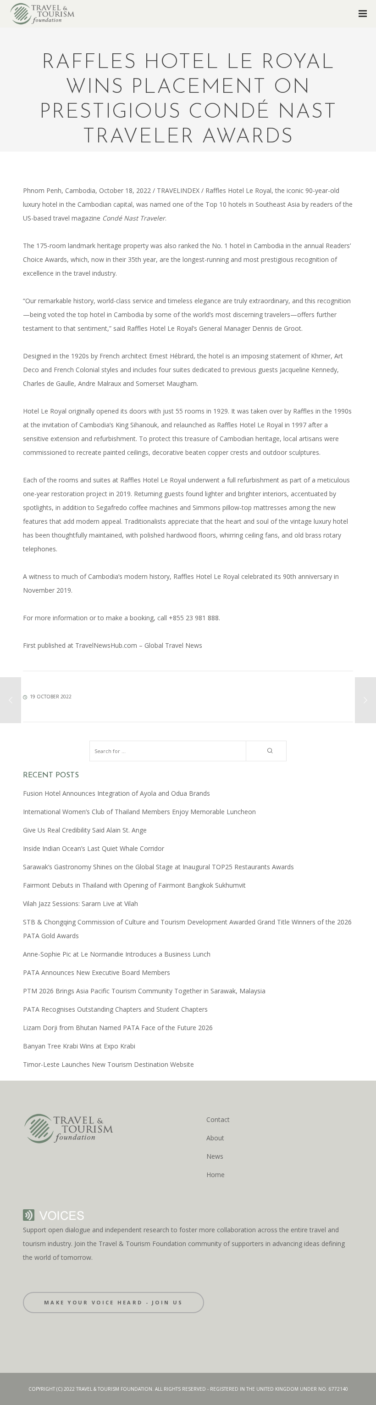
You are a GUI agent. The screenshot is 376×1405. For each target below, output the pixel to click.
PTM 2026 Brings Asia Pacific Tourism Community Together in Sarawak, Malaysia (144, 990)
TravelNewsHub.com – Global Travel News (137, 645)
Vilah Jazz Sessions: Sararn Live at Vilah (80, 903)
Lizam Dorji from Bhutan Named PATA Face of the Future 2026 (118, 1027)
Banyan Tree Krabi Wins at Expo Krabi (79, 1046)
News (214, 1156)
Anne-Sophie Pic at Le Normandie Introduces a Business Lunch (116, 954)
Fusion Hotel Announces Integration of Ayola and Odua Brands (116, 793)
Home (215, 1174)
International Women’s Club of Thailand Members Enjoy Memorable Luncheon (139, 811)
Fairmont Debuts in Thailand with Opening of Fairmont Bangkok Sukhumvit (134, 885)
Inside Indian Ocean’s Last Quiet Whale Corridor (93, 848)
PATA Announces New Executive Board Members (96, 972)
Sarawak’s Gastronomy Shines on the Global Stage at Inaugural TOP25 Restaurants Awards (158, 866)
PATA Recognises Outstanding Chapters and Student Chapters (115, 1009)
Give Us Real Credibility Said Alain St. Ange (85, 830)
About (215, 1137)
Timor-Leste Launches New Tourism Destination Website (108, 1064)
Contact (218, 1119)
